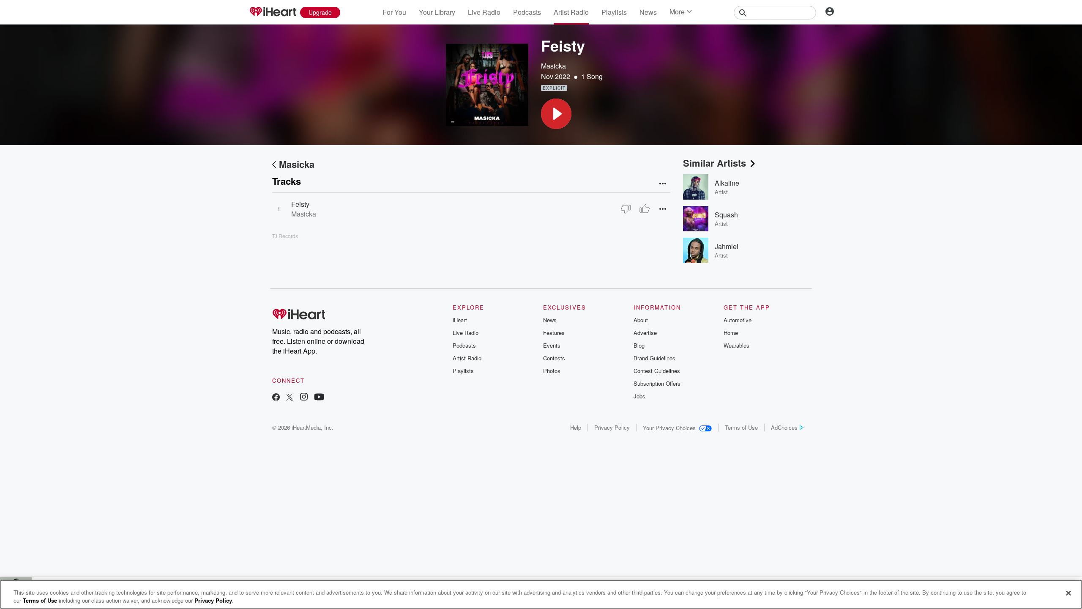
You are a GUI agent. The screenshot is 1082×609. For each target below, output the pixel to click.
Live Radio (484, 12)
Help (575, 427)
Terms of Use (741, 427)
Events (551, 345)
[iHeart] (272, 12)
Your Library (437, 12)
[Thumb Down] (626, 208)
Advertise (645, 333)
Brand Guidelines (654, 358)
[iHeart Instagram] (304, 398)
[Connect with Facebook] (276, 398)
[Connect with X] (289, 398)
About (641, 320)
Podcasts (527, 12)
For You (394, 12)
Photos (551, 371)
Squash (726, 214)
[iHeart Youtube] (319, 398)
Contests (554, 358)
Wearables (736, 345)
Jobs (639, 396)
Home (731, 333)
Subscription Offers (657, 383)
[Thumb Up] (644, 208)
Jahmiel (726, 246)
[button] (556, 114)
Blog (639, 345)
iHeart (460, 320)
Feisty (300, 204)
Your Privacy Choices (669, 428)
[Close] (1068, 593)
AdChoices (784, 427)
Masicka (553, 66)
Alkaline (727, 183)
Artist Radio (571, 12)
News (648, 12)
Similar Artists (714, 163)
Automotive (737, 320)
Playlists (614, 12)
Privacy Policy (612, 427)
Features (554, 333)
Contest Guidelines (657, 371)
